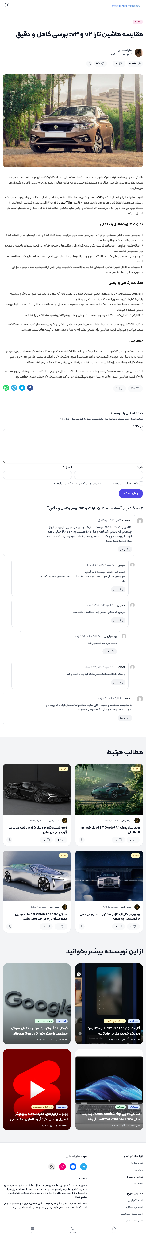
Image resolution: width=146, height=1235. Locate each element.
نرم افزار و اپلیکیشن (115, 1021)
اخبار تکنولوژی (135, 1200)
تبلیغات (138, 1184)
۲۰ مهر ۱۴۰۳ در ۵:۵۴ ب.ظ (100, 565)
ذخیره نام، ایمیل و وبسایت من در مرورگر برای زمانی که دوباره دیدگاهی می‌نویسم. (96, 483)
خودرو (138, 22)
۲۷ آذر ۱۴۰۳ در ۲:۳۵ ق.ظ (87, 636)
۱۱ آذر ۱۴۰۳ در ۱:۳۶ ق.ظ (109, 698)
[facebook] (30, 388)
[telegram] (14, 388)
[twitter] (22, 388)
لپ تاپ (120, 1107)
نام (140, 467)
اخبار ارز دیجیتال (134, 1207)
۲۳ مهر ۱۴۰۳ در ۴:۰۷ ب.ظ (100, 605)
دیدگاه (138, 426)
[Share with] (89, 64)
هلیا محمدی (125, 50)
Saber (121, 667)
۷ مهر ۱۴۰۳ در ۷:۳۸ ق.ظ (108, 520)
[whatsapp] (6, 388)
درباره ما (139, 1170)
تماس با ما (137, 1163)
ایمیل (67, 467)
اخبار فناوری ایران (134, 1221)
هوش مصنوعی (44, 1021)
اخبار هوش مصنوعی (132, 1214)
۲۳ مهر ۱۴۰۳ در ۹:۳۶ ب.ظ (99, 667)
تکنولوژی (134, 1021)
